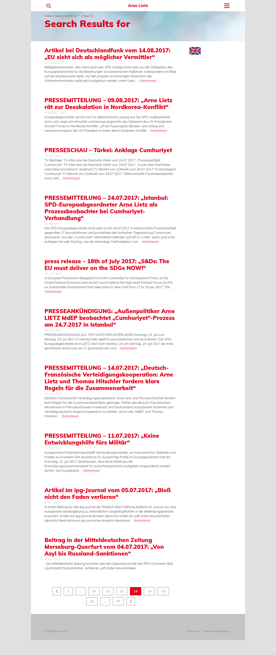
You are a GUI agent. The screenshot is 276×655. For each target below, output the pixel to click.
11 (108, 591)
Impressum (192, 631)
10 (94, 591)
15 (163, 591)
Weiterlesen (148, 81)
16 (92, 601)
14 (149, 591)
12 (122, 591)
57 (118, 601)
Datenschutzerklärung (216, 631)
